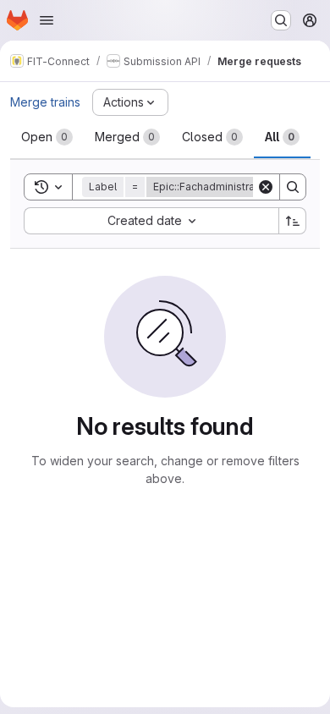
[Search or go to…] (281, 20)
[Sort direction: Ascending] (292, 220)
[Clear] (266, 187)
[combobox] (151, 220)
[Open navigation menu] (46, 20)
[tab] (47, 137)
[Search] (292, 186)
